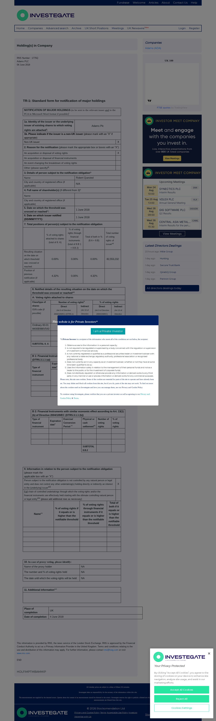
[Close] (209, 653)
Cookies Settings (181, 708)
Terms (76, 398)
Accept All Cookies (181, 689)
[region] (181, 683)
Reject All (181, 698)
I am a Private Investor (108, 331)
